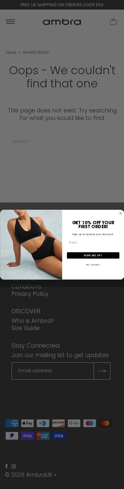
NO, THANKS (93, 264)
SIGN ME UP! (93, 255)
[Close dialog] (121, 213)
